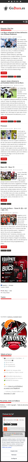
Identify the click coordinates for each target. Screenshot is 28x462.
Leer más (3, 72)
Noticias (18, 76)
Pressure (4, 126)
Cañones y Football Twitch (15, 317)
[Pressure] (9, 131)
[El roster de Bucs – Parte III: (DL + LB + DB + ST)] (9, 215)
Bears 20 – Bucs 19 (7, 167)
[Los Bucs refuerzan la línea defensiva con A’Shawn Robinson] (9, 39)
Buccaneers (10, 76)
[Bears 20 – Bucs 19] (9, 172)
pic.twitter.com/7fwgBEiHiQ (12, 388)
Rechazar (14, 454)
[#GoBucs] (2, 22)
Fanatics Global (5, 287)
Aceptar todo (14, 451)
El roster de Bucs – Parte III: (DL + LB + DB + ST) (14, 209)
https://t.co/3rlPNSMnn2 (15, 386)
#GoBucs (16, 212)
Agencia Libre (4, 76)
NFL (15, 76)
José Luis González (18, 170)
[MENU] (26, 22)
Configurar (14, 458)
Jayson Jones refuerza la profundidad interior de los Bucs (12, 82)
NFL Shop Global (5, 292)
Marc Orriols (18, 128)
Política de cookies (6, 447)
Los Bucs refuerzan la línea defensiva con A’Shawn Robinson (14, 33)
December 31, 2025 (9, 393)
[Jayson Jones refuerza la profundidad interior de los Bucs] (9, 88)
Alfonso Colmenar (18, 37)
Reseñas (9, 203)
